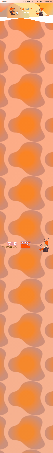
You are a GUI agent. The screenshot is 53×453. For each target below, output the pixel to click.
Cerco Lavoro (28, 1)
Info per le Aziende (39, 1)
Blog (43, 1)
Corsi (25, 1)
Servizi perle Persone (12, 244)
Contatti (51, 1)
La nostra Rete (47, 1)
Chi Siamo (23, 1)
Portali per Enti (34, 1)
